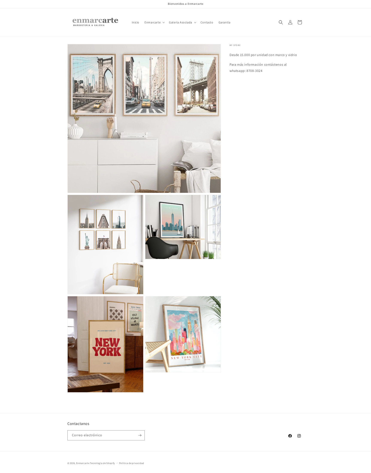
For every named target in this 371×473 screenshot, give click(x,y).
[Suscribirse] (139, 435)
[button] (154, 22)
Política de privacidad (131, 463)
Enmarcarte (83, 463)
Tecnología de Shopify (102, 463)
